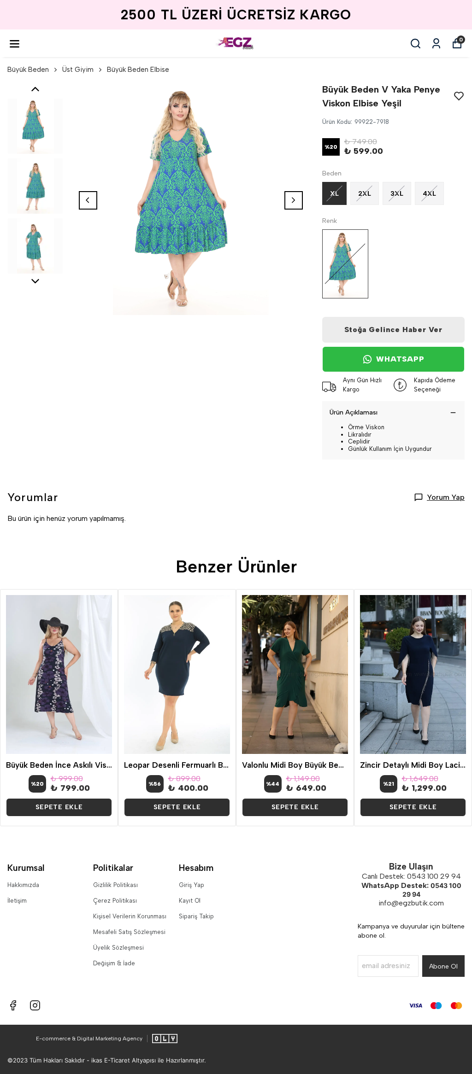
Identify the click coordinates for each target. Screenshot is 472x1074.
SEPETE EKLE (59, 807)
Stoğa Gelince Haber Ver (393, 329)
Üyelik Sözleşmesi (118, 947)
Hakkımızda (23, 884)
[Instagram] (35, 1005)
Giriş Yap (191, 884)
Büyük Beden (28, 69)
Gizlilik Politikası (115, 884)
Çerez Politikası (115, 900)
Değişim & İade (114, 963)
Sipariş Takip (196, 916)
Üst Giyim (78, 69)
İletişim (17, 900)
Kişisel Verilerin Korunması (129, 916)
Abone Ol (443, 966)
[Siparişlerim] (436, 43)
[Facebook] (12, 1005)
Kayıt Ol (190, 900)
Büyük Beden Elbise (138, 69)
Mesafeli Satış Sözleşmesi (129, 931)
